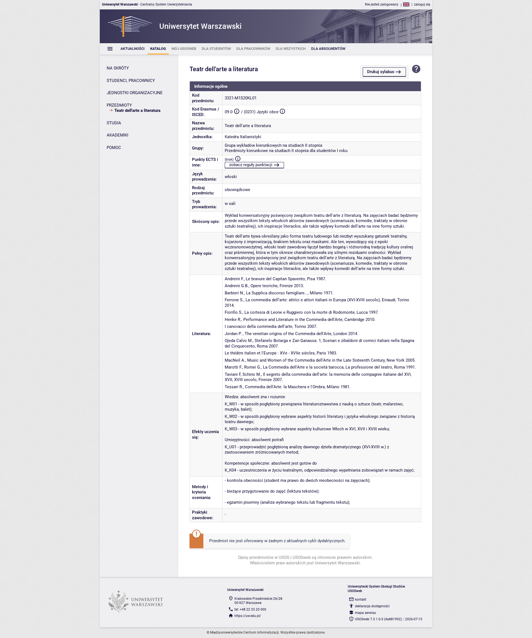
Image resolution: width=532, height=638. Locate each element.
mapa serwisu (365, 613)
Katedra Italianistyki (243, 136)
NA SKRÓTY (118, 68)
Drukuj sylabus (380, 71)
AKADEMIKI (117, 135)
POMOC (114, 147)
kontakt (360, 599)
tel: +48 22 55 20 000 (250, 609)
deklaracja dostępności (372, 606)
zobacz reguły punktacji (250, 164)
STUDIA (114, 122)
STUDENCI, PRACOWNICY (131, 80)
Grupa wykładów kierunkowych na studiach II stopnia (273, 145)
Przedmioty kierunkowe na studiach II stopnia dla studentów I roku (286, 150)
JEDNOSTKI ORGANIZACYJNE (135, 92)
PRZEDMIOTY (119, 105)
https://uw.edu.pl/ (247, 616)
